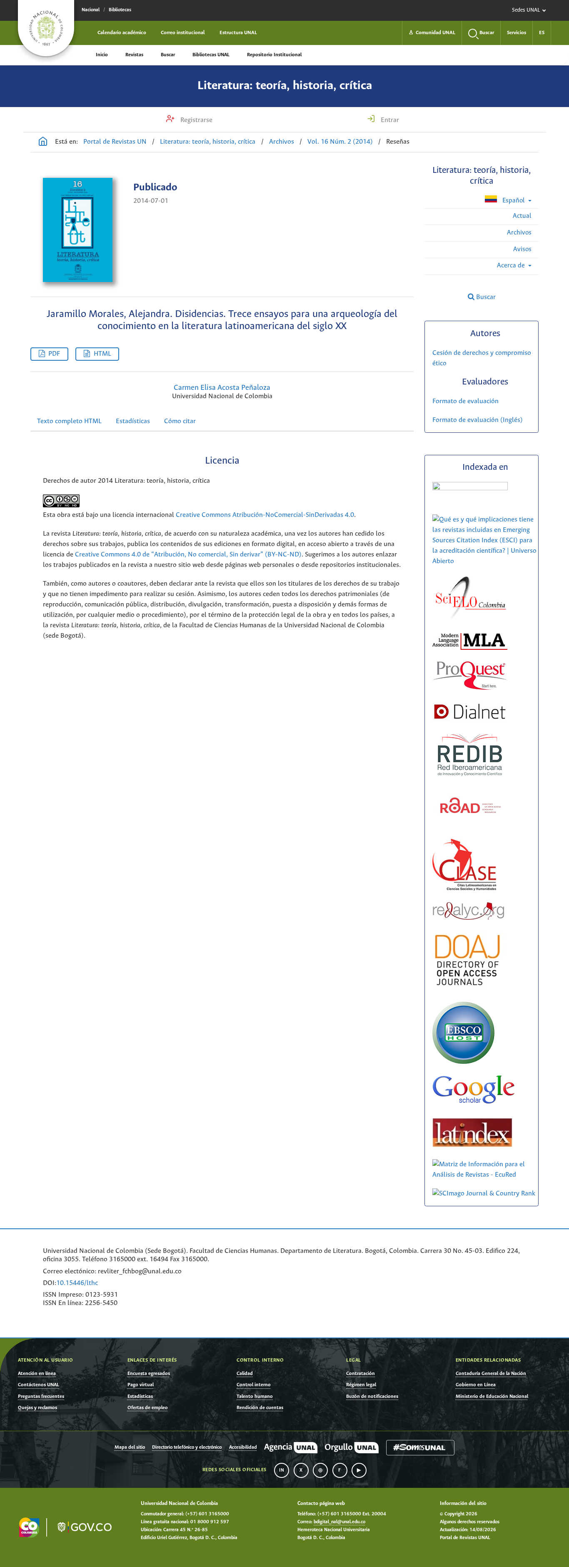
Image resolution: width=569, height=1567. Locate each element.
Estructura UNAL (238, 32)
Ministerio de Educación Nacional (492, 1396)
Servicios (516, 32)
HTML (102, 353)
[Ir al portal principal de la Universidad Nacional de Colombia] (46, 28)
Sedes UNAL (526, 10)
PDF (54, 353)
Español (514, 200)
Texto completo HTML (69, 421)
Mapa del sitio (130, 1447)
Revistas (134, 54)
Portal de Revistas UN (115, 141)
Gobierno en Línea (476, 1384)
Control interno (254, 1384)
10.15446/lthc (77, 1283)
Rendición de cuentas (260, 1407)
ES (541, 32)
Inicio (102, 54)
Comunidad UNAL (432, 32)
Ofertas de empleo (147, 1407)
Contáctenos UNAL (38, 1384)
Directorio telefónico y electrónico (187, 1447)
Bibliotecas (120, 9)
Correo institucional (183, 32)
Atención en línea (37, 1373)
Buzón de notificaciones (372, 1396)
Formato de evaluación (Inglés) (477, 420)
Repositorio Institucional (274, 54)
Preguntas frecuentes (41, 1396)
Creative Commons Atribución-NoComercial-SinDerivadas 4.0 (265, 515)
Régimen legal (361, 1384)
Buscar (168, 54)
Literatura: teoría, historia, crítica (284, 85)
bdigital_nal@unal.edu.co (339, 1522)
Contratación (360, 1373)
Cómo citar (180, 421)
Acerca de (512, 265)
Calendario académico (121, 32)
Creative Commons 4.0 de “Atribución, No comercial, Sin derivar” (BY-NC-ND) (188, 554)
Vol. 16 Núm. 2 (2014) (340, 141)
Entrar (389, 120)
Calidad (245, 1373)
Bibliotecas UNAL (211, 54)
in (281, 1470)
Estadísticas (133, 421)
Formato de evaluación (465, 401)
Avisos (522, 249)
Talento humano (255, 1396)
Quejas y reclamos (37, 1407)
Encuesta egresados (148, 1373)
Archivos (281, 141)
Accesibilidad (243, 1447)
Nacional (91, 9)
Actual (522, 216)
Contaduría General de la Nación (491, 1373)
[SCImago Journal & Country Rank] (483, 1193)
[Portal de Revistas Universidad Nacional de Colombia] (43, 142)
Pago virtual (140, 1384)
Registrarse (195, 120)
